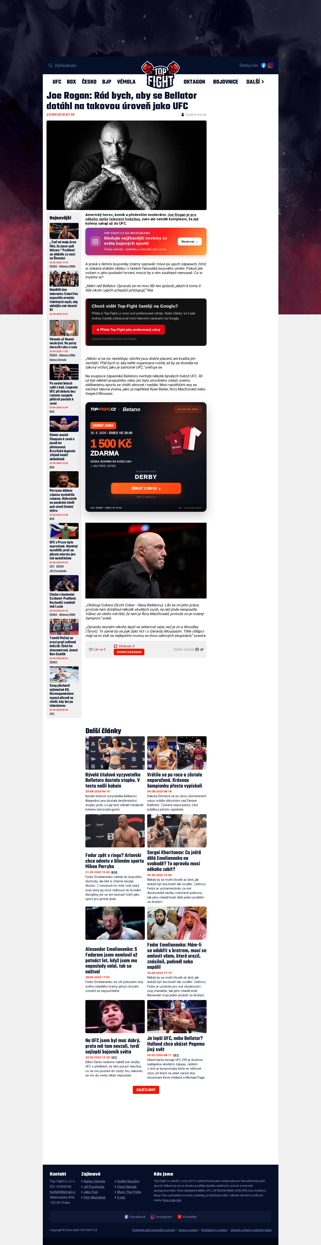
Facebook (137, 1217)
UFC (57, 82)
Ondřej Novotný (128, 1181)
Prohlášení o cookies (214, 1230)
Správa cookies (188, 1230)
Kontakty (190, 1217)
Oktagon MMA (67, 266)
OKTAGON (194, 82)
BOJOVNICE (225, 82)
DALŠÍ (253, 82)
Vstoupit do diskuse (129, 652)
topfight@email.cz (63, 1192)
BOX (71, 82)
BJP (106, 82)
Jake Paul (91, 1192)
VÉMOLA (126, 82)
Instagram (164, 1217)
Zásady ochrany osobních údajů (251, 1230)
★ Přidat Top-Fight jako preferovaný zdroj (128, 329)
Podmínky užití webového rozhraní (153, 1230)
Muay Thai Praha (129, 1192)
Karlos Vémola (58, 359)
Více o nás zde (171, 1200)
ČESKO (89, 82)
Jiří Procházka (58, 570)
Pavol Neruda (126, 1187)
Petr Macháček (94, 1197)
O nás (121, 1197)
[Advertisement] (146, 693)
